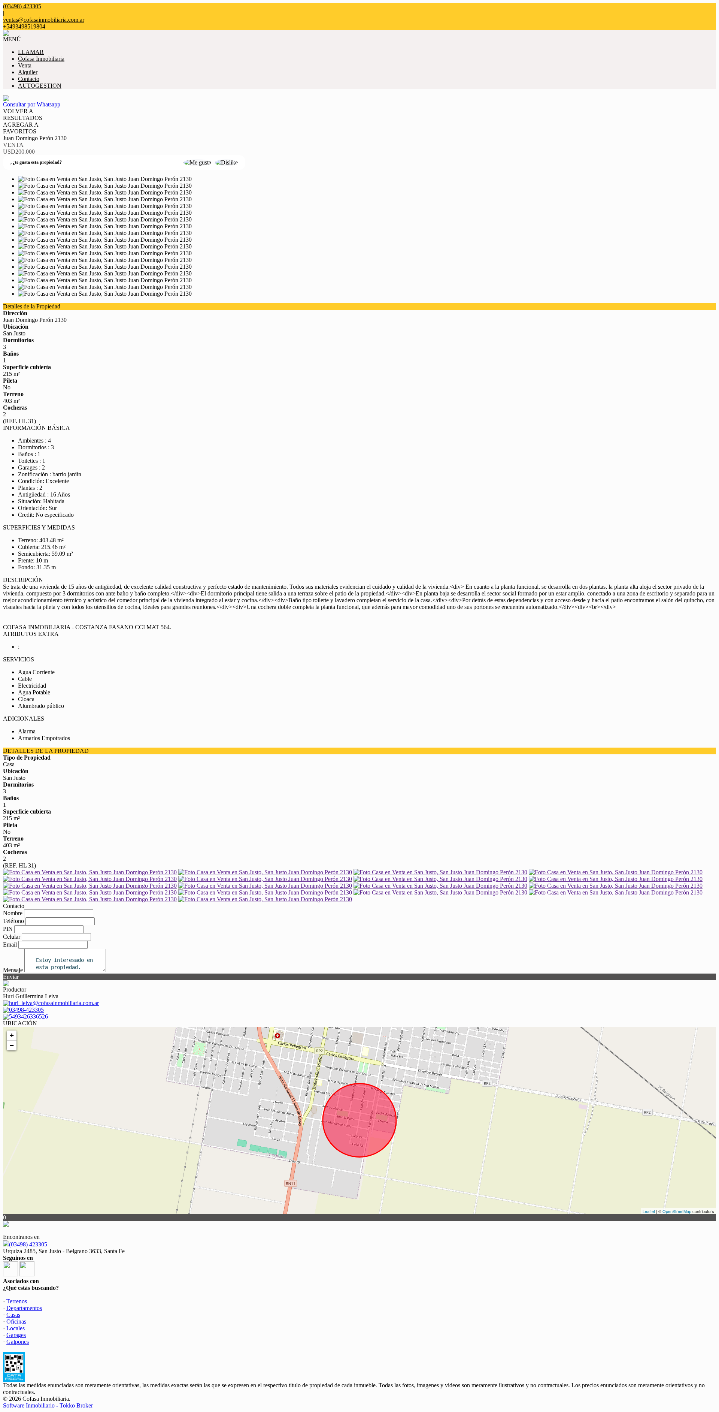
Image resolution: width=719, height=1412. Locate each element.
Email (10, 944)
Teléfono (13, 921)
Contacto (28, 79)
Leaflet (649, 1211)
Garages (16, 1335)
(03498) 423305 (28, 1244)
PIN (8, 929)
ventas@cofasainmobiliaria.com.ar (43, 19)
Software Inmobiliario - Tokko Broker (48, 1405)
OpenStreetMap (676, 1211)
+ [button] (12, 1035)
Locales (15, 1328)
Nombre (12, 913)
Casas (13, 1315)
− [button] (12, 1045)
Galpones (17, 1342)
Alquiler (27, 72)
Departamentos (24, 1308)
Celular (11, 936)
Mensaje (13, 970)
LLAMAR (31, 52)
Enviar (11, 977)
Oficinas (16, 1321)
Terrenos (16, 1301)
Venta (24, 65)
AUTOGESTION (39, 85)
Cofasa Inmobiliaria (41, 58)
